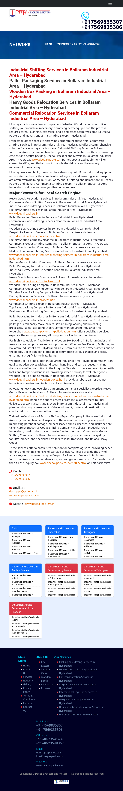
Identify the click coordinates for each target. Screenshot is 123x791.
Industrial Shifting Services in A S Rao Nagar (61, 576)
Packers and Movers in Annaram (94, 558)
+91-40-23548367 (50, 743)
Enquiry (27, 703)
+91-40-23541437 (50, 739)
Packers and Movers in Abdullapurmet (58, 545)
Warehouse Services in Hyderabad (78, 714)
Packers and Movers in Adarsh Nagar (58, 555)
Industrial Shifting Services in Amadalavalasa (25, 631)
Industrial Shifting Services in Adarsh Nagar (61, 596)
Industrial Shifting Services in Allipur (97, 589)
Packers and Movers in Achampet (94, 538)
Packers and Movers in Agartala (22, 547)
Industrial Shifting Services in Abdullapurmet (61, 583)
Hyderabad (62, 43)
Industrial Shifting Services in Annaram (97, 596)
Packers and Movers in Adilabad (22, 541)
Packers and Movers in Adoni (22, 576)
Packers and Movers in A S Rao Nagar (60, 538)
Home (48, 43)
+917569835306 (101, 27)
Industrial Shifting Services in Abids (61, 589)
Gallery (27, 684)
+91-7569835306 (19, 479)
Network (28, 680)
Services (27, 676)
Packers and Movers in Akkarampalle (22, 583)
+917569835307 (101, 22)
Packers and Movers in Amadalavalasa (22, 589)
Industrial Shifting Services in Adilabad (97, 583)
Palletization (48, 684)
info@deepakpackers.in (24, 495)
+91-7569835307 (19, 475)
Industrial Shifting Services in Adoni (25, 618)
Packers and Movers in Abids (61, 550)
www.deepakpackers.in (39, 504)
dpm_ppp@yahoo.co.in (23, 491)
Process (45, 688)
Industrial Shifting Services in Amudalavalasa (25, 637)
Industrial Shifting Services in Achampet (97, 576)
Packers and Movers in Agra (25, 553)
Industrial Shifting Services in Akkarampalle (25, 625)
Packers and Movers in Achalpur (22, 535)
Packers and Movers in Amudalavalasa (22, 596)
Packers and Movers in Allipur (94, 551)
